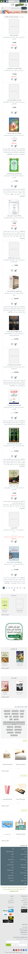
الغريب (6, 717)
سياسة (12, 873)
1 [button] (18, 768)
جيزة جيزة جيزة (15, 711)
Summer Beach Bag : (7, 764)
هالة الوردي (4, 694)
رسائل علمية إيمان (20, 664)
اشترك (8, 945)
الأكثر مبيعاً (19, 889)
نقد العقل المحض (18, 730)
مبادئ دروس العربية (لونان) (14, 258)
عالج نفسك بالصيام (14, 35)
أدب (25, 862)
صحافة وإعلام (23, 865)
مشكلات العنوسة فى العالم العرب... (14, 69)
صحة (12, 857)
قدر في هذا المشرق (19, 692)
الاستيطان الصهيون (19, 610)
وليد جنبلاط (19, 694)
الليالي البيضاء (18, 733)
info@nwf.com (23, 932)
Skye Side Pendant (20, 764)
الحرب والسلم (16, 717)
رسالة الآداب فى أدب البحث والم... (14, 216)
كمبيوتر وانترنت (10, 865)
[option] (20, 754)
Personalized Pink (7, 799)
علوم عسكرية (23, 881)
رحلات (25, 878)
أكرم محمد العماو (19, 665)
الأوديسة (22, 714)
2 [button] (16, 768)
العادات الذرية (7, 714)
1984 (11, 719)
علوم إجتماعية (11, 875)
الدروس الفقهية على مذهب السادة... (14, 332)
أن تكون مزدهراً (4, 610)
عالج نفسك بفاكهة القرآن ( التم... (14, 100)
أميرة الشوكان (4, 612)
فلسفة (25, 875)
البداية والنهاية (7, 711)
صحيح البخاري (10, 733)
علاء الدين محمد (19, 612)
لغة (13, 849)
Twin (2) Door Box (20, 799)
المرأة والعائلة (23, 867)
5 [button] (9, 768)
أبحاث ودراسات (6, 889)
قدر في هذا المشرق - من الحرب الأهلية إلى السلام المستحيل (14, 723)
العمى (10, 717)
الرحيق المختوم (9, 730)
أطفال (12, 854)
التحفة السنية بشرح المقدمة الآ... (14, 405)
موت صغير (16, 719)
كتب (25, 887)
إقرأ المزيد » (9, 154)
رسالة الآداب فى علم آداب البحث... (14, 133)
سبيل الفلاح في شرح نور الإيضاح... (14, 174)
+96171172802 (23, 931)
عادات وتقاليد (11, 878)
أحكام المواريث (14, 528)
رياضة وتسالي (23, 873)
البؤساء (21, 717)
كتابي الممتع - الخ (7, 834)
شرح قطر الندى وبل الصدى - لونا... (14, 562)
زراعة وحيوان (11, 859)
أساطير (12, 862)
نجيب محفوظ (10, 727)
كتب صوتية (14, 887)
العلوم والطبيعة (10, 870)
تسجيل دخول (23, 1)
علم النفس (11, 881)
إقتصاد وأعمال (23, 854)
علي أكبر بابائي (4, 665)
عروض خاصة (8, 887)
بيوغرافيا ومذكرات (10, 852)
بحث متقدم (20, 887)
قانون (25, 883)
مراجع (12, 867)
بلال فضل (22, 711)
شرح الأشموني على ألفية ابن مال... (14, 291)
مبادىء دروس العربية (14, 486)
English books (14, 891)
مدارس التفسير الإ (5, 664)
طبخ (25, 857)
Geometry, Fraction (20, 834)
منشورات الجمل (18, 727)
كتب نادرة (13, 889)
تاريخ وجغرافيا (23, 859)
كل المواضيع (23, 849)
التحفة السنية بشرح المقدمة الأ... (14, 365)
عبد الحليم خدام (14, 735)
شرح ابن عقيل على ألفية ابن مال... (14, 444)
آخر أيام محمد (5, 692)
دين (25, 870)
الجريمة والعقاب (15, 714)
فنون (25, 852)
